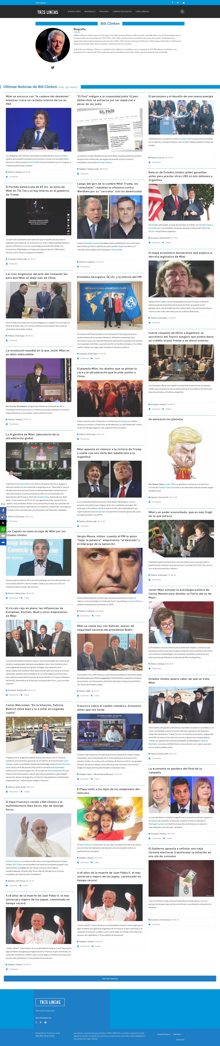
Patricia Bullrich (55, 770)
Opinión (11, 419)
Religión (82, 169)
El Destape (162, 318)
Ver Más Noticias (110, 978)
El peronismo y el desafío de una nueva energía (181, 96)
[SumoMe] (3, 542)
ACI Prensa (20, 881)
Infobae (19, 172)
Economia (155, 238)
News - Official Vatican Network (100, 774)
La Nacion (91, 262)
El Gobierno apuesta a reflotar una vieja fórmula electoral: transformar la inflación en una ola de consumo (180, 852)
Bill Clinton (18, 864)
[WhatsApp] (3, 529)
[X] (3, 523)
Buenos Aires (74, 11)
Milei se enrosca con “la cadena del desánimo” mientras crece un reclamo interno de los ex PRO (38, 100)
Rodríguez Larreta (156, 824)
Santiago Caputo (91, 243)
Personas (104, 11)
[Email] (3, 536)
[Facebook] (173, 2)
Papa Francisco (86, 844)
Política (11, 172)
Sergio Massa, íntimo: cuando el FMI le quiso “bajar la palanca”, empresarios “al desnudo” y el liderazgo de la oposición (108, 540)
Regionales (89, 11)
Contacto (180, 1039)
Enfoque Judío (93, 169)
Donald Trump (205, 225)
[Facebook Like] (3, 517)
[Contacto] (183, 2)
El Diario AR (21, 259)
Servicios (177, 1034)
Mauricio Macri (61, 155)
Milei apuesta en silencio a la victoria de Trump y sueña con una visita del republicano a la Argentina (109, 453)
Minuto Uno (20, 593)
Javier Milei (185, 138)
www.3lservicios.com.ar (45, 1036)
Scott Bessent (155, 228)
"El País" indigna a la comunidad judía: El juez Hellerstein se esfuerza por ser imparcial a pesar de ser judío (107, 100)
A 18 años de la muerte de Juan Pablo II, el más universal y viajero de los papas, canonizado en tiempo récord (109, 876)
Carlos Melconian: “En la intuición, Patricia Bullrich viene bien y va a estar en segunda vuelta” (35, 709)
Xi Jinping (123, 421)
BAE (88, 691)
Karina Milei (34, 162)
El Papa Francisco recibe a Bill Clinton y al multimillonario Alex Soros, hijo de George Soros (35, 805)
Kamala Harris (100, 511)
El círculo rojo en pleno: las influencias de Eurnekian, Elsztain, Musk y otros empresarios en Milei (36, 612)
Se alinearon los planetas (166, 419)
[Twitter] (179, 2)
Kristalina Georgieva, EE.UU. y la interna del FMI (109, 276)
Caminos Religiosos (122, 11)
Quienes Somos (163, 1034)
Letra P (161, 158)
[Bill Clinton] (53, 45)
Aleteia (90, 858)
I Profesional (165, 920)
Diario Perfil (164, 238)
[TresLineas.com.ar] (49, 11)
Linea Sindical (142, 11)
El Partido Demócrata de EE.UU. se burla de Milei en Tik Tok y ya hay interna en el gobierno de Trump (37, 190)
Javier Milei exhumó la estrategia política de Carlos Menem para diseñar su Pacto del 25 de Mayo (180, 593)
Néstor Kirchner (63, 764)
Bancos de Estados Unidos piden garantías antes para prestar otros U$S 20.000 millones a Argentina (180, 176)
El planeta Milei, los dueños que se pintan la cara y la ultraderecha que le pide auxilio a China (107, 372)
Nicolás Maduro (105, 162)
